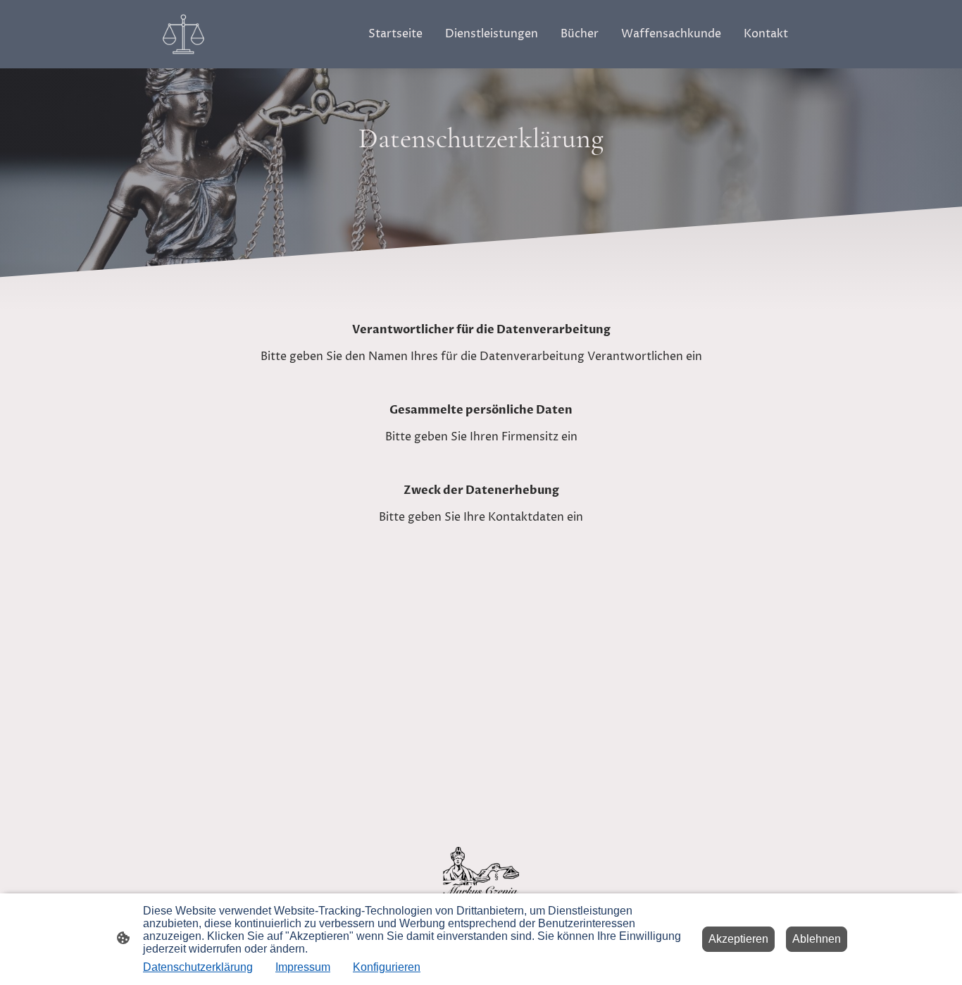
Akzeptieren (738, 939)
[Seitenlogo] (183, 34)
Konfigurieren (386, 967)
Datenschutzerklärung (198, 967)
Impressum (302, 967)
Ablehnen (816, 939)
